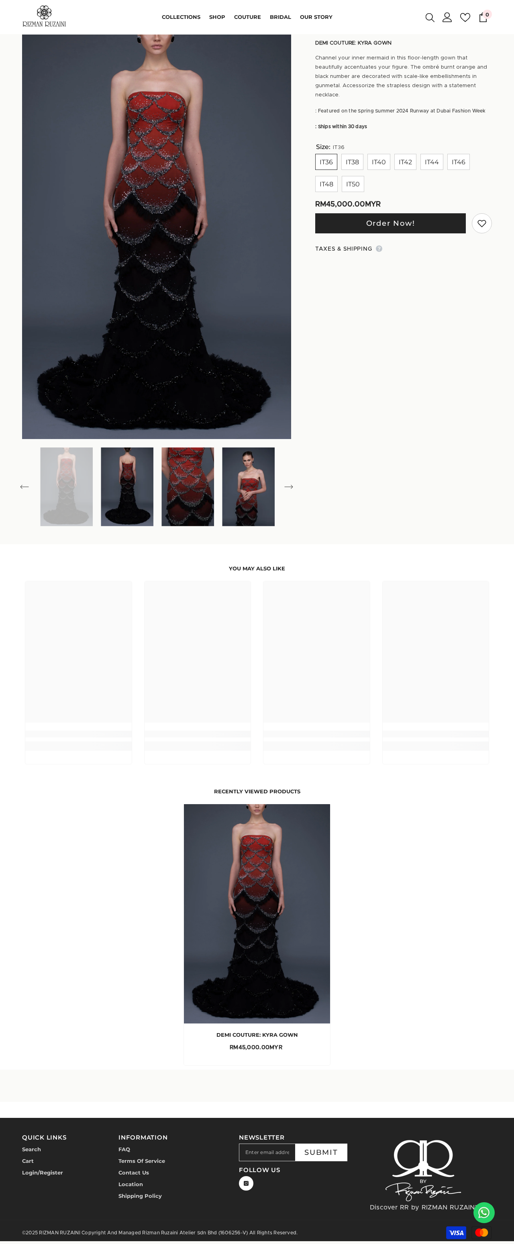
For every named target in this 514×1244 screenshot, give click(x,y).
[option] (157, 237)
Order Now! (390, 223)
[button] (24, 487)
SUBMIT (321, 1152)
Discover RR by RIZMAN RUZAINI (423, 1207)
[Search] (430, 17)
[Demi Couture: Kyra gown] (257, 913)
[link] (78, 734)
